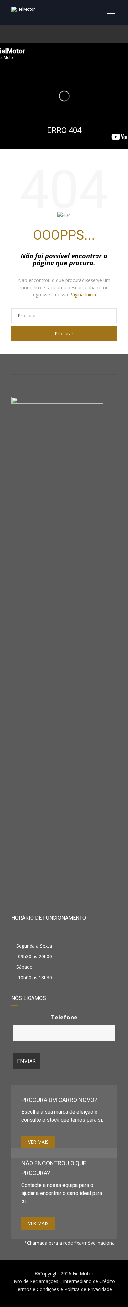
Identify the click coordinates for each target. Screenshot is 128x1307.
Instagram (64, 364)
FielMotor (83, 1273)
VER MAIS (38, 1142)
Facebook (29, 364)
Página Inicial (83, 294)
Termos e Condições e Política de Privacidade (63, 1289)
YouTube (99, 364)
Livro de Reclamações (34, 1281)
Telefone (64, 1017)
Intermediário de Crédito (89, 1281)
